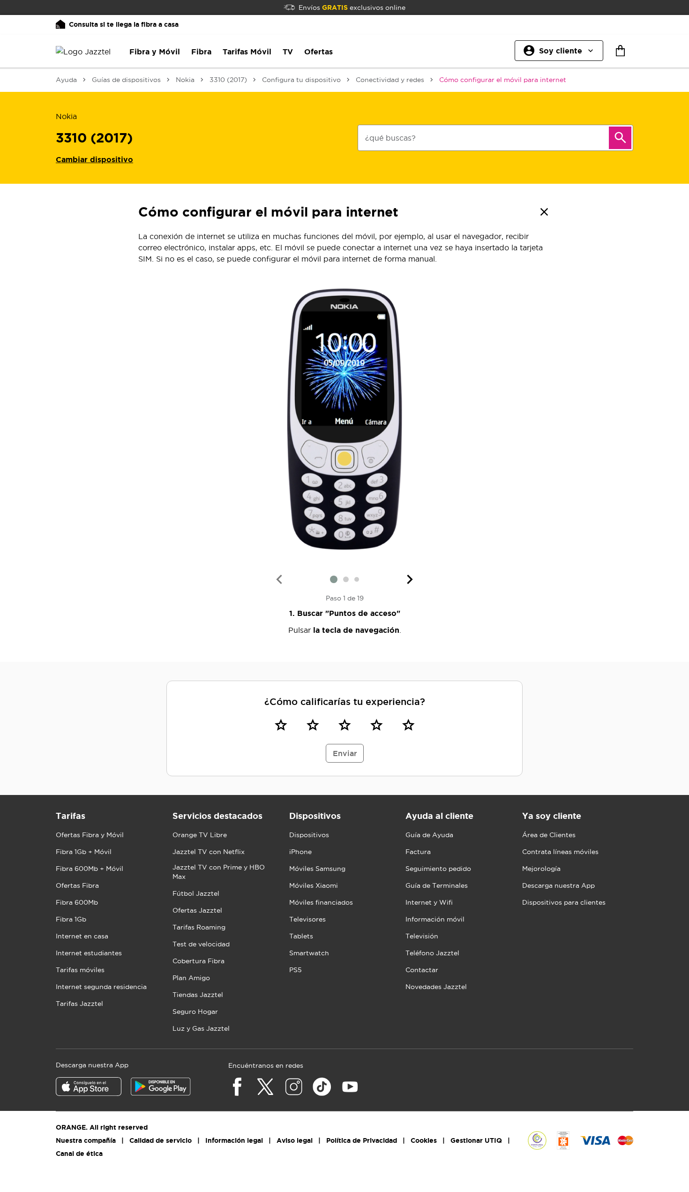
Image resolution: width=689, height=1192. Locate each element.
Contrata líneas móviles (560, 851)
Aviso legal (295, 1140)
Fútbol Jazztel (195, 893)
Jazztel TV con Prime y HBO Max (218, 871)
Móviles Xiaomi (313, 885)
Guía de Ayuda (429, 835)
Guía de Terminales (436, 885)
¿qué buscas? (390, 138)
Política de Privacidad (361, 1140)
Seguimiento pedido (438, 868)
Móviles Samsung (317, 868)
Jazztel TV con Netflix (208, 851)
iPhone (300, 851)
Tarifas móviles (80, 970)
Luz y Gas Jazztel (201, 1028)
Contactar (421, 970)
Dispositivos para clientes (564, 902)
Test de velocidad (201, 944)
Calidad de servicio (160, 1140)
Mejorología (541, 868)
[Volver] (544, 211)
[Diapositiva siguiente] (410, 579)
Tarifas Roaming (198, 927)
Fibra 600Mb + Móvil (89, 868)
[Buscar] (620, 138)
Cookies (424, 1140)
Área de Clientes (549, 835)
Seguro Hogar (195, 1011)
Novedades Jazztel (436, 986)
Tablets (301, 936)
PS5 (295, 970)
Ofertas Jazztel (197, 910)
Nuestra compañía (86, 1140)
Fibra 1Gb (71, 919)
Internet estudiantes (89, 953)
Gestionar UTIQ (476, 1140)
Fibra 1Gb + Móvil (84, 851)
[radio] (281, 725)
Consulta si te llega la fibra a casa (124, 24)
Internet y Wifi (429, 902)
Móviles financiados (321, 902)
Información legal (234, 1140)
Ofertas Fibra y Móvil (90, 835)
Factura (418, 851)
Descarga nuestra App (558, 885)
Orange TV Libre (199, 835)
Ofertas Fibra (77, 885)
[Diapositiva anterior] (279, 579)
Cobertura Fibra (198, 961)
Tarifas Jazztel (79, 1003)
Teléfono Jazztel (432, 953)
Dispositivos (309, 835)
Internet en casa (82, 936)
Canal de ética (79, 1153)
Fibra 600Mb (77, 902)
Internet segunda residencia (101, 986)
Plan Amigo (191, 978)
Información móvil (434, 919)
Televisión (421, 936)
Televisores (307, 919)
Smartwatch (309, 953)
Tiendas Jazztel (197, 994)
